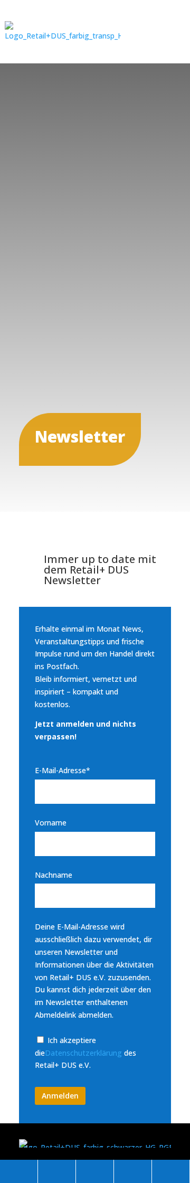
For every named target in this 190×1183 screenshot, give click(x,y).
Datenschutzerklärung (83, 1053)
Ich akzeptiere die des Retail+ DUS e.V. (85, 1053)
